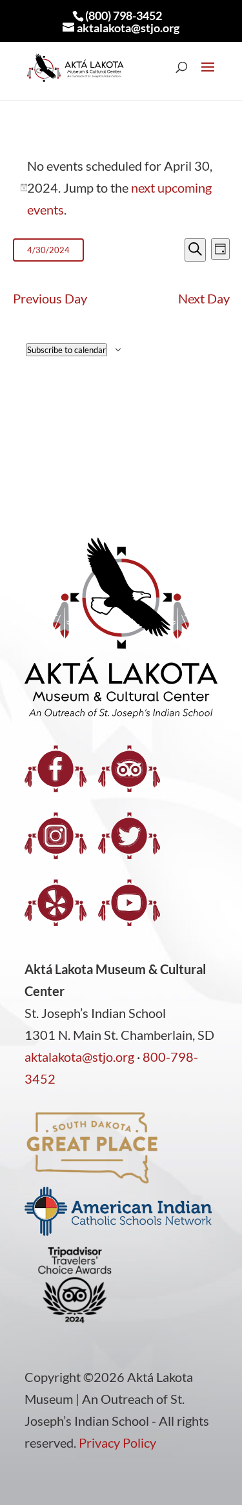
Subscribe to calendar (66, 350)
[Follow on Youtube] (129, 903)
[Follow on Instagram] (55, 836)
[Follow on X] (129, 836)
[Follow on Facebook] (55, 769)
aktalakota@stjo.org (79, 1056)
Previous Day (50, 298)
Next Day (204, 298)
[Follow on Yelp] (55, 903)
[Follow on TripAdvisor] (129, 769)
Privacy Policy (117, 1442)
